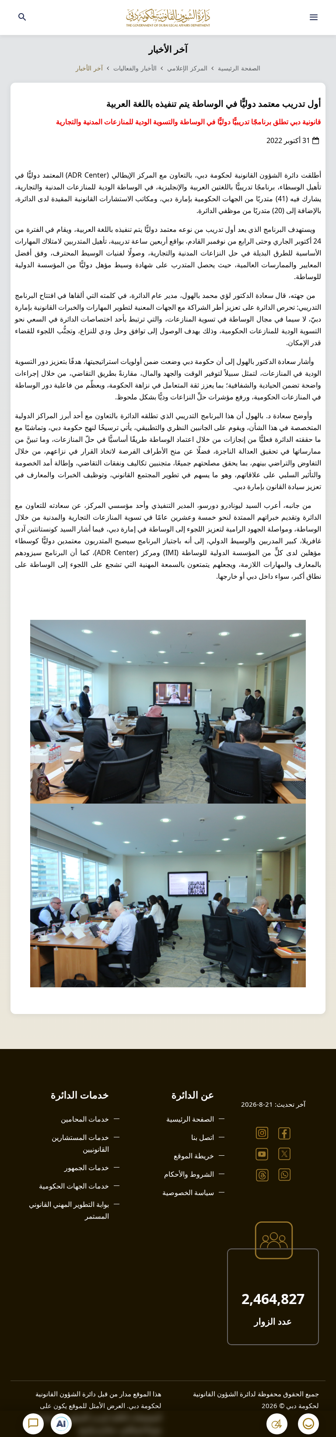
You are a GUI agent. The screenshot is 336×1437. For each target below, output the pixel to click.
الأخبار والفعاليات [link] (134, 68)
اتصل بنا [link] (202, 1137)
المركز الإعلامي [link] (187, 68)
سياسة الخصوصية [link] (188, 1192)
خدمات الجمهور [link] (86, 1167)
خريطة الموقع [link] (194, 1156)
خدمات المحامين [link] (85, 1119)
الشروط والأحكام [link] (189, 1174)
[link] (313, 17)
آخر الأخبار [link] (89, 68)
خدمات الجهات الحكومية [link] (74, 1186)
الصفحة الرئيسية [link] (239, 68)
